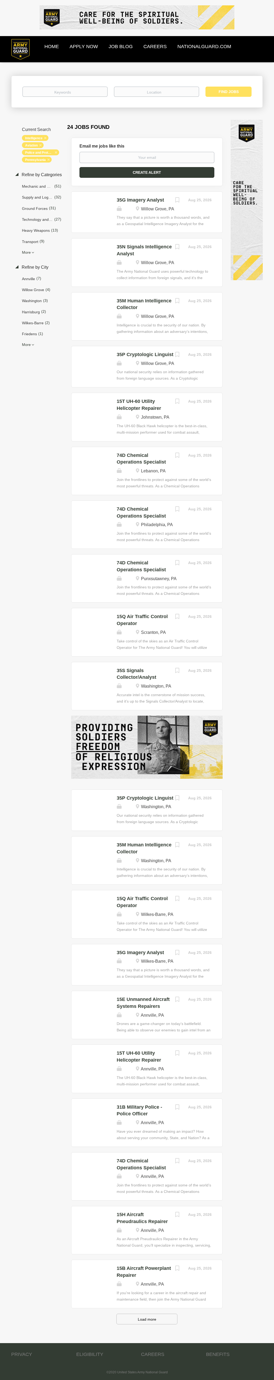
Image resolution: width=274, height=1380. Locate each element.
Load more (147, 1319)
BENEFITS (218, 1354)
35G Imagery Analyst (140, 200)
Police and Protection (41, 153)
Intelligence (34, 138)
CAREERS (152, 1354)
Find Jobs (229, 92)
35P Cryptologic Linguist (145, 354)
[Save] (177, 200)
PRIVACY (21, 1354)
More (26, 252)
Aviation (31, 145)
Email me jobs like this (101, 146)
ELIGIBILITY (89, 1354)
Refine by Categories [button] (41, 174)
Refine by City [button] (34, 267)
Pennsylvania (35, 160)
